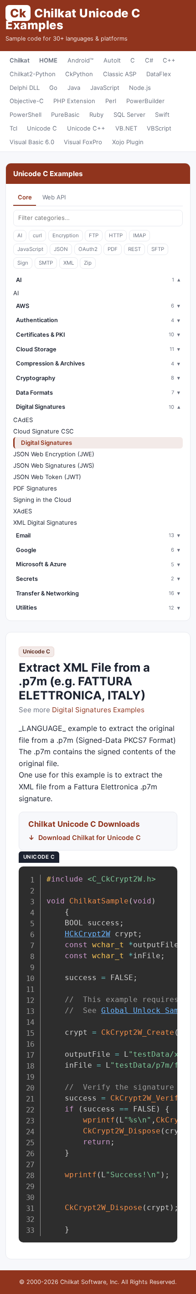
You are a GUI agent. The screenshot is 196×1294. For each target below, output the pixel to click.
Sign (22, 263)
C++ (169, 60)
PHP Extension (74, 100)
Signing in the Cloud (42, 499)
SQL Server (129, 114)
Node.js (140, 87)
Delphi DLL (25, 87)
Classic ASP (119, 74)
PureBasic (65, 114)
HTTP (116, 235)
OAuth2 (88, 249)
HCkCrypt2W (87, 933)
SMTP (46, 263)
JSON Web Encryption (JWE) (53, 454)
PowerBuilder (145, 100)
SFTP (157, 249)
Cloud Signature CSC (43, 431)
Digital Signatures (46, 442)
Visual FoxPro (83, 142)
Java (73, 87)
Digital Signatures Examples (98, 709)
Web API (54, 197)
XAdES (22, 511)
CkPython (79, 74)
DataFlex (158, 74)
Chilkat (20, 60)
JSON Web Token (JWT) (47, 476)
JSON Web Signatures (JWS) (53, 465)
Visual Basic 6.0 (32, 142)
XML (68, 263)
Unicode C (42, 128)
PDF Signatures (35, 488)
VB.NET (126, 128)
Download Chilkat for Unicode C (89, 837)
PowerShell (25, 114)
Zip (88, 263)
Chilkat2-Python (33, 74)
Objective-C (27, 100)
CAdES (23, 419)
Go (53, 87)
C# (149, 60)
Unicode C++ (86, 128)
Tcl (13, 128)
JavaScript (104, 87)
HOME (48, 60)
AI (19, 235)
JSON (61, 249)
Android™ (80, 60)
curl (37, 235)
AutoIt (112, 60)
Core (25, 197)
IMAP (139, 235)
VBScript (159, 128)
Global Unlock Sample (146, 1010)
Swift (162, 114)
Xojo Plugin (128, 142)
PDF (113, 249)
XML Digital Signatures (45, 522)
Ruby (96, 114)
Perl (110, 100)
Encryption (65, 235)
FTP (93, 235)
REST (134, 249)
